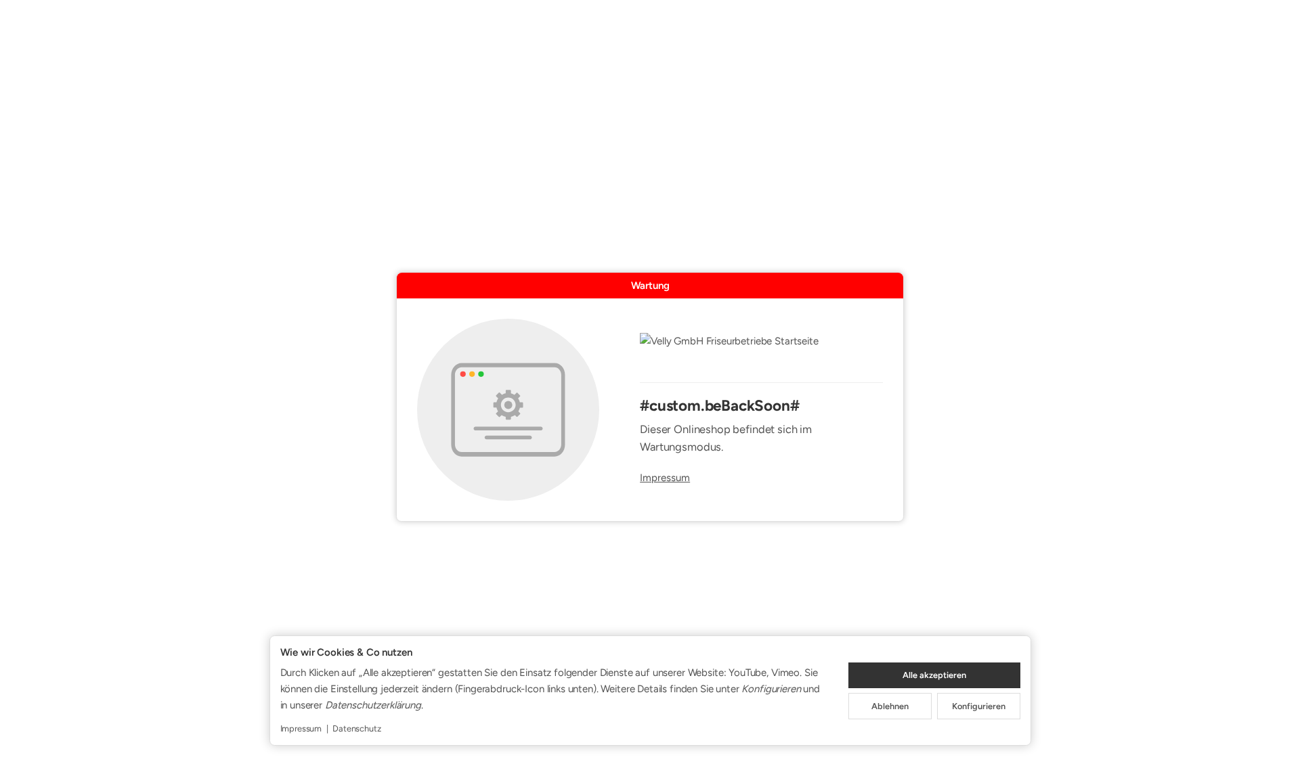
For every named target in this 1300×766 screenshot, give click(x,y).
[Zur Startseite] (761, 350)
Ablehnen (890, 706)
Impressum (665, 478)
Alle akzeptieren (934, 675)
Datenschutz (356, 728)
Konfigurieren (978, 706)
